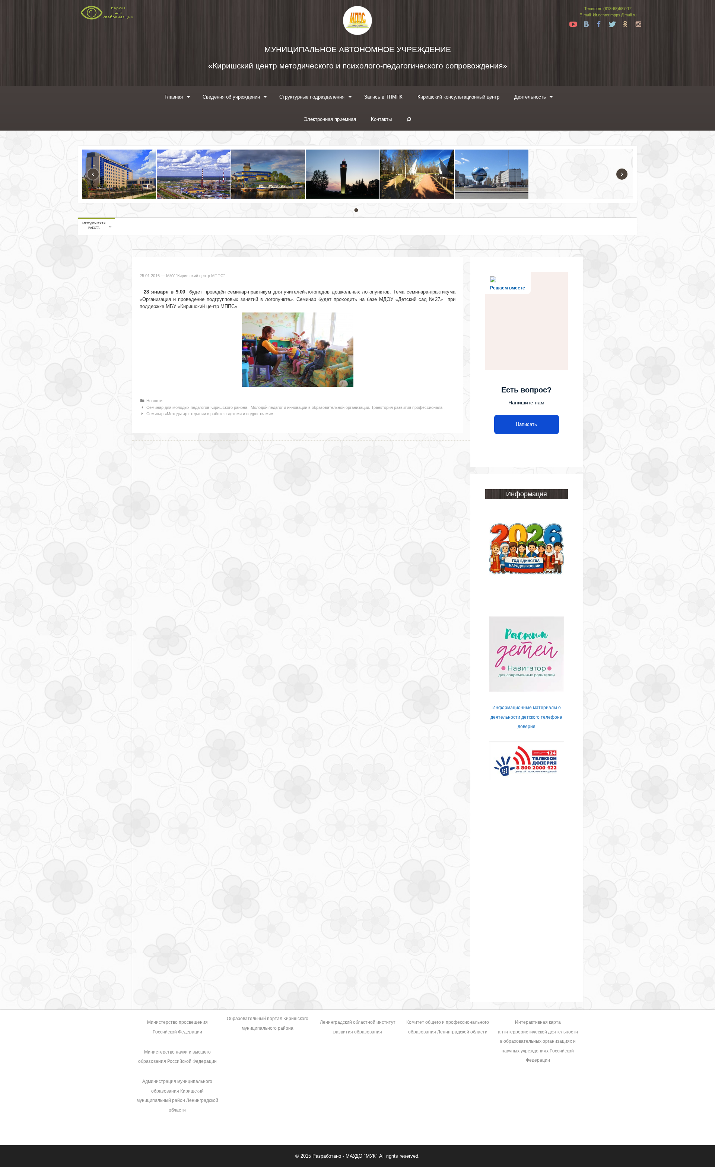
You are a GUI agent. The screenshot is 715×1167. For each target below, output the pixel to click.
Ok (625, 24)
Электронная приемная (330, 119)
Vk (586, 24)
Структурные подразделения (311, 97)
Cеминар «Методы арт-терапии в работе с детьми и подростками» (209, 413)
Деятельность (530, 97)
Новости (154, 400)
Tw (612, 24)
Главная (174, 97)
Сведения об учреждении (231, 97)
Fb (599, 24)
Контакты (381, 119)
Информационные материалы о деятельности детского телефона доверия (526, 717)
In (638, 24)
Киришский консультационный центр (458, 97)
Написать (526, 424)
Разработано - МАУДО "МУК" (345, 1156)
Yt (573, 24)
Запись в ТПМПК (383, 97)
